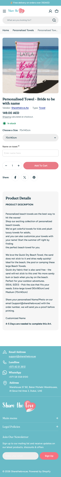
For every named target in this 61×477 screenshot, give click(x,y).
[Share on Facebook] (15, 177)
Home (6, 30)
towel (42, 107)
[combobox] (30, 20)
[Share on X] (24, 177)
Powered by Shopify (40, 471)
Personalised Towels (23, 30)
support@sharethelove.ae (22, 356)
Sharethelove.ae (20, 107)
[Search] (54, 20)
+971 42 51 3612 (17, 366)
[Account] (50, 11)
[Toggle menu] (4, 11)
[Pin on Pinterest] (34, 177)
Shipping (7, 116)
